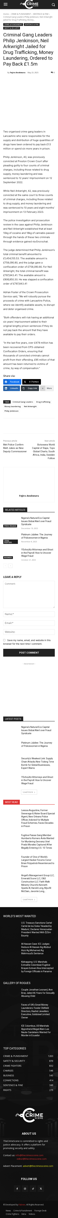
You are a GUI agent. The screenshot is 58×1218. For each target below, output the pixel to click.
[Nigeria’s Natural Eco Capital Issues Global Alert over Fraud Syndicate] (11, 522)
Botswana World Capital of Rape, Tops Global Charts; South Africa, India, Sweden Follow (43, 451)
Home (6, 14)
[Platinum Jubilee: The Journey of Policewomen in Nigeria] (11, 538)
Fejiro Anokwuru (17, 72)
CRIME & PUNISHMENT (21, 14)
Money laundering (13, 406)
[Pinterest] (31, 81)
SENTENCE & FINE (40, 14)
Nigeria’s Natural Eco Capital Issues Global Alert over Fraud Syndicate (36, 521)
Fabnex (22, 1204)
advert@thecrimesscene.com (38, 1165)
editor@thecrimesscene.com (32, 1158)
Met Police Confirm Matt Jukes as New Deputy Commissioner (15, 448)
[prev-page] (5, 566)
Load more (28, 792)
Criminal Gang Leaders (23, 402)
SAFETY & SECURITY (11, 28)
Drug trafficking (43, 402)
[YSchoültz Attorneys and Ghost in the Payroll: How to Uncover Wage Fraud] (11, 553)
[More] (46, 81)
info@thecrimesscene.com (29, 1155)
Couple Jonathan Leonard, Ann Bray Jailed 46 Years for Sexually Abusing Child (38, 992)
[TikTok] (33, 1188)
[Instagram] (25, 1188)
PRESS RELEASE (10, 526)
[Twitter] (24, 81)
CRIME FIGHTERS (8, 542)
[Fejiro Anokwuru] (5, 72)
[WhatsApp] (39, 81)
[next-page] (10, 566)
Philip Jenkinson (12, 411)
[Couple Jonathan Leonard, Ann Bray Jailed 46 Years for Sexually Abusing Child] (11, 993)
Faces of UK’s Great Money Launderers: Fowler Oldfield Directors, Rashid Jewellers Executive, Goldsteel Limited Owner (35, 1011)
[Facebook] (16, 81)
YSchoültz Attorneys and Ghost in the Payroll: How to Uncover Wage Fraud (37, 552)
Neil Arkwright (30, 406)
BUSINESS (8, 557)
